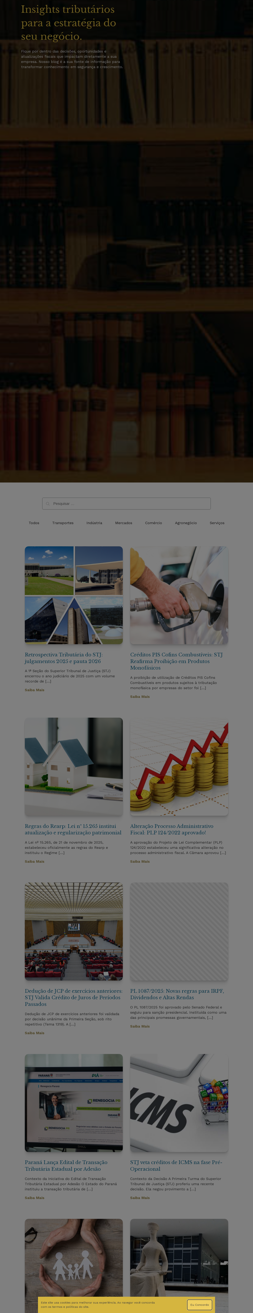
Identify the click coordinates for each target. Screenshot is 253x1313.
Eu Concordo (199, 1305)
